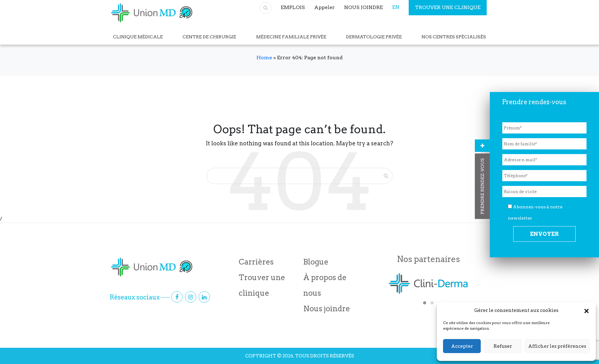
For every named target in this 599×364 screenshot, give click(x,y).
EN (395, 7)
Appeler (324, 7)
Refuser (503, 346)
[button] (586, 310)
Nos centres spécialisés (453, 36)
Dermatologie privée (374, 36)
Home (264, 58)
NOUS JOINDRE (363, 7)
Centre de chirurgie (209, 36)
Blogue (316, 261)
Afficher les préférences (557, 346)
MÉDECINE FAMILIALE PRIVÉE (291, 36)
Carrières (256, 261)
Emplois (293, 7)
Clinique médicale (138, 36)
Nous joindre (326, 308)
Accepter (462, 346)
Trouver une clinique (447, 7)
